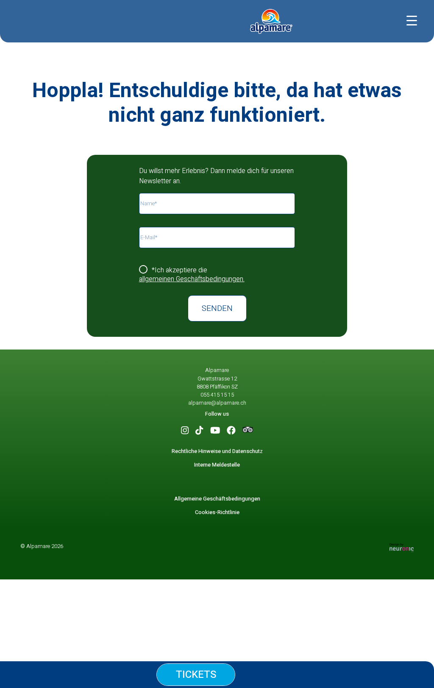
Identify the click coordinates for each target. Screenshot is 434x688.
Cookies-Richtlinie (217, 512)
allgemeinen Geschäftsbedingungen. (192, 279)
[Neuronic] (401, 547)
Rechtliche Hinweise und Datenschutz (217, 451)
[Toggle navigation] (414, 19)
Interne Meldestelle (217, 465)
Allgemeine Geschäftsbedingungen (217, 499)
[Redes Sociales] (185, 431)
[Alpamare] (271, 21)
